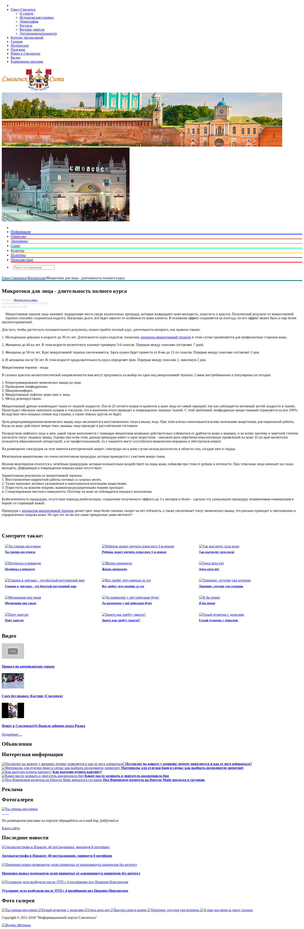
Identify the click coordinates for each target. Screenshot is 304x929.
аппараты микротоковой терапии (166, 337)
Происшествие (22, 260)
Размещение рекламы (27, 61)
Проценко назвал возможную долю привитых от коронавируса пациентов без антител (71, 873)
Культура (17, 250)
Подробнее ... (12, 734)
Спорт (15, 246)
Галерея (16, 41)
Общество (18, 236)
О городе (26, 13)
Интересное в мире (26, 300)
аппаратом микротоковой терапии (48, 511)
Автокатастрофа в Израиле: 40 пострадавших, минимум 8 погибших (57, 856)
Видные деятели (32, 29)
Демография (29, 21)
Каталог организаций (27, 37)
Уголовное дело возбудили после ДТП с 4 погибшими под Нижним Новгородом (65, 891)
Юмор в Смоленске (25, 53)
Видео (15, 57)
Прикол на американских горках (28, 666)
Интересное (20, 45)
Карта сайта (11, 828)
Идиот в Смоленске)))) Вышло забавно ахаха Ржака (43, 726)
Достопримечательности (38, 33)
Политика (18, 255)
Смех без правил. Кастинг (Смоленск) (32, 696)
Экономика (19, 241)
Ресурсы (26, 25)
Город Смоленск (23, 9)
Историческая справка (37, 17)
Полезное (18, 49)
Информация (20, 232)
